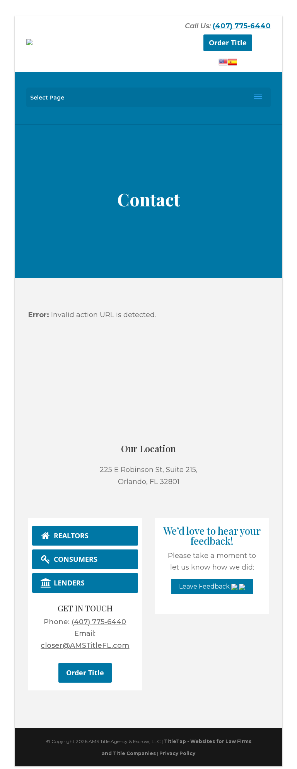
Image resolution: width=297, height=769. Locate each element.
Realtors (70, 535)
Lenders (68, 582)
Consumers (74, 559)
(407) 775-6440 (242, 26)
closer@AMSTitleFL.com (85, 645)
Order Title (228, 42)
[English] (223, 64)
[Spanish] (232, 64)
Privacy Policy (177, 753)
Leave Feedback (205, 586)
